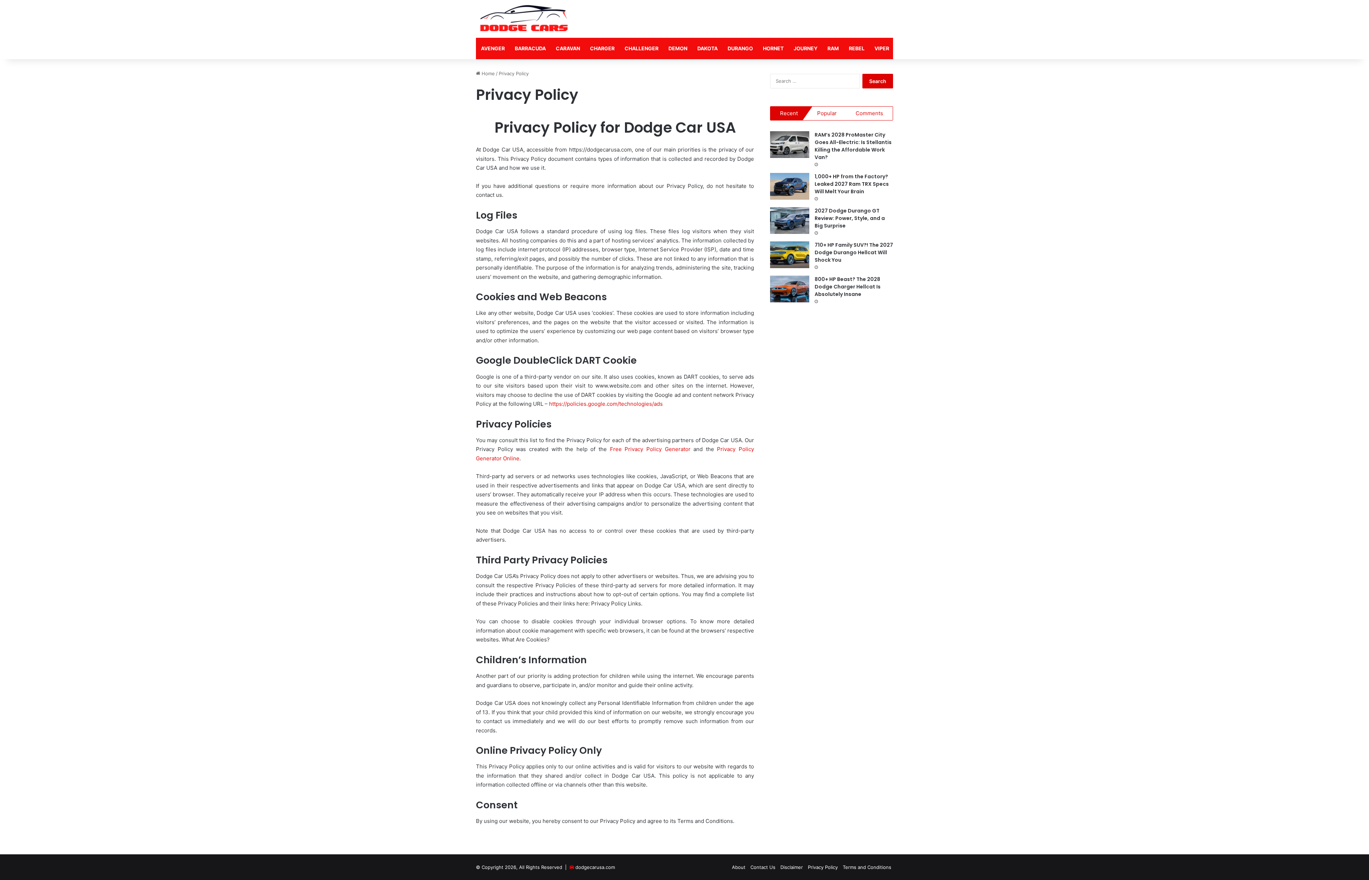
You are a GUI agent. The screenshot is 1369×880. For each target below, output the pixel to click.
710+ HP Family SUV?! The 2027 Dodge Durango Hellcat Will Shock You (854, 252)
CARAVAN (568, 48)
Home (487, 73)
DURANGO (740, 48)
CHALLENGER (641, 48)
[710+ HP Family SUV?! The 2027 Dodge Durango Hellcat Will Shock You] (789, 254)
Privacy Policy (823, 867)
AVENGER (493, 48)
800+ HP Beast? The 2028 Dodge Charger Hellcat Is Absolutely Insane (848, 287)
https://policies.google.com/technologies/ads (606, 403)
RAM (833, 48)
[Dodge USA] (524, 18)
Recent (789, 113)
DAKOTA (707, 48)
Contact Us (762, 867)
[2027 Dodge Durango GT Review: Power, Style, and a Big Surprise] (789, 220)
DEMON (677, 48)
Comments (869, 113)
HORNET (773, 48)
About (738, 867)
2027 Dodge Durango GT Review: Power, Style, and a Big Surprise (850, 218)
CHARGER (602, 48)
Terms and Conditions (867, 867)
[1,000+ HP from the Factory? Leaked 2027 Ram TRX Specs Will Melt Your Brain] (789, 186)
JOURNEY (805, 48)
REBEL (857, 48)
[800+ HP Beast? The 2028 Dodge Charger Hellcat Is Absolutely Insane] (789, 289)
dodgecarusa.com (595, 867)
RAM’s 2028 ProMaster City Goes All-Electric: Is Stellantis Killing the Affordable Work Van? (853, 146)
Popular (827, 113)
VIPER (882, 48)
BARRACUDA (530, 48)
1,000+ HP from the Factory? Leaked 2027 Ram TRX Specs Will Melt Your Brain (852, 184)
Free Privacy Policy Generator (650, 449)
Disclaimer (791, 867)
